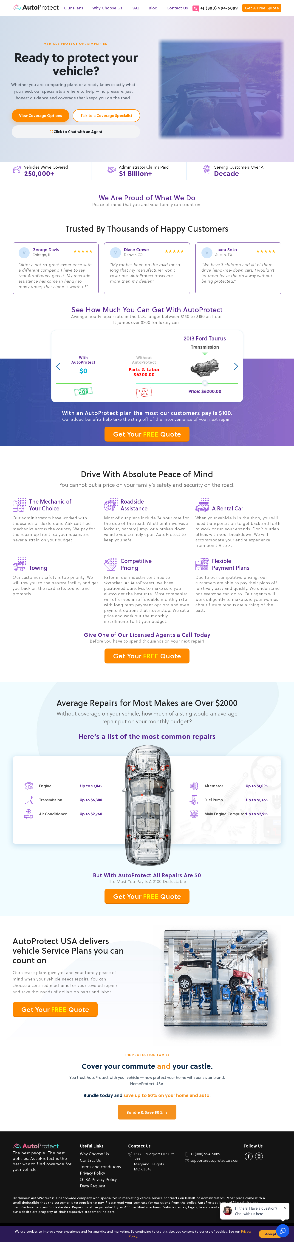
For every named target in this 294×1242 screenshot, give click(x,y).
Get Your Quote (147, 434)
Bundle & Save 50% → (147, 1112)
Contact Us (177, 8)
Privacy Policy (92, 1173)
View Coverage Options (40, 115)
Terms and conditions (100, 1167)
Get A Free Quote (262, 8)
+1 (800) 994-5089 (219, 8)
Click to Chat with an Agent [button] (78, 131)
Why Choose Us (107, 8)
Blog (153, 8)
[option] (147, 366)
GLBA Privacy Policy (98, 1179)
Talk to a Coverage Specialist (106, 115)
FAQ (135, 8)
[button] (58, 366)
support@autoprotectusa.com (215, 1160)
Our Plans (73, 8)
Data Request (92, 1186)
